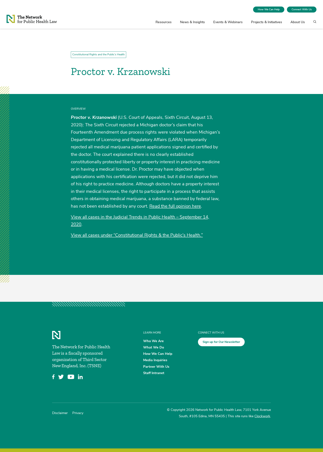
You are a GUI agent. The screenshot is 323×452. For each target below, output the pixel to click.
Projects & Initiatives (266, 22)
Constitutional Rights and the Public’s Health (98, 54)
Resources (164, 22)
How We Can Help (269, 9)
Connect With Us (302, 9)
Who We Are (153, 341)
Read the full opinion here (175, 206)
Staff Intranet (153, 373)
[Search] (313, 23)
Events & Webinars (228, 22)
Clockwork (262, 416)
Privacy (77, 413)
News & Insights (192, 22)
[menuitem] (268, 10)
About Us (297, 22)
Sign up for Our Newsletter (221, 342)
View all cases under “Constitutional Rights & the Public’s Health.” (137, 235)
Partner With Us (156, 366)
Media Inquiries (155, 360)
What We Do (153, 347)
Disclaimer (60, 413)
